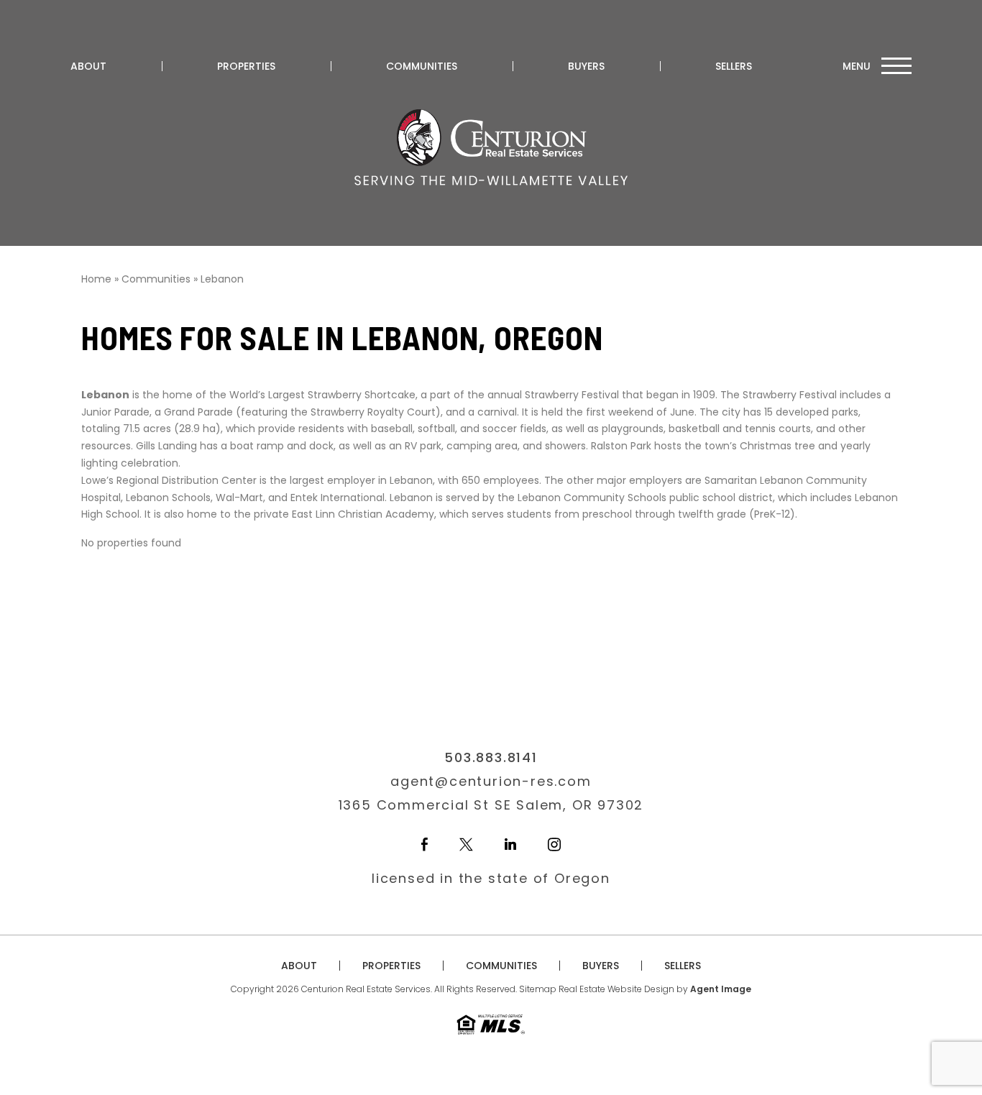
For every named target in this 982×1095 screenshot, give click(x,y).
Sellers (733, 66)
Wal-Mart (239, 497)
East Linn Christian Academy (363, 514)
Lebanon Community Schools (592, 497)
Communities (421, 66)
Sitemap (537, 989)
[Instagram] (554, 844)
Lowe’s (97, 480)
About (88, 66)
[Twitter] (466, 844)
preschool (607, 514)
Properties (246, 66)
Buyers (586, 66)
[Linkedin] (510, 844)
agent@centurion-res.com (490, 781)
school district (737, 497)
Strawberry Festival (790, 395)
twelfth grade (712, 514)
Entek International (337, 497)
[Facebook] (424, 844)
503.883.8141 (491, 757)
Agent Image (720, 989)
